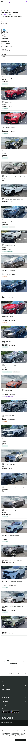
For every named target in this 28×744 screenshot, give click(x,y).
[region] (14, 735)
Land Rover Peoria (6, 10)
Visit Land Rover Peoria (6, 19)
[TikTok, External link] (3, 718)
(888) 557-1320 (6, 41)
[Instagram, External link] (10, 718)
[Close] (26, 728)
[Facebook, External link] (5, 718)
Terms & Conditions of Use (6, 722)
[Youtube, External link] (8, 718)
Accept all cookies (20, 740)
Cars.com (4, 733)
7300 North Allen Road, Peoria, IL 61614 (11, 16)
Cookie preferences (8, 740)
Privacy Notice (4, 725)
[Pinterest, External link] (12, 718)
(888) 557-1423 (7, 43)
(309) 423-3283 (8, 46)
